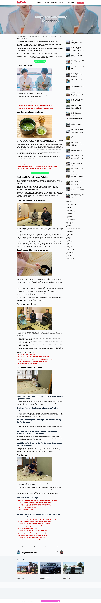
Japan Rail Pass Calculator (73, 228)
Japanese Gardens (71, 212)
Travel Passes (70, 235)
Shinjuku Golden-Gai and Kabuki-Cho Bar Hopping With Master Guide (36, 108)
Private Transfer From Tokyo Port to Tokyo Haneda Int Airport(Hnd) (35, 107)
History (69, 206)
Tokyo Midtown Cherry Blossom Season (27, 363)
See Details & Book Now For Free (50, 601)
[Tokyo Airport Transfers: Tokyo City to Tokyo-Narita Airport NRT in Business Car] (50, 568)
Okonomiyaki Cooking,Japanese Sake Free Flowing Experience (33, 533)
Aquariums (70, 250)
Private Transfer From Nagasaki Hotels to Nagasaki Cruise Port (33, 539)
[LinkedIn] (57, 546)
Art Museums (70, 252)
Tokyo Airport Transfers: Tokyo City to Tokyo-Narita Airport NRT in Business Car (38, 104)
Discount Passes (71, 241)
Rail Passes (70, 231)
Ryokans (69, 225)
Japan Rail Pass (71, 229)
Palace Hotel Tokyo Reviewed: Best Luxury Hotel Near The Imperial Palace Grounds (37, 166)
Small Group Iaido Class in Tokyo (25, 509)
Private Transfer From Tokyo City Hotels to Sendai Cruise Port (32, 530)
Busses (69, 237)
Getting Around (54, 2)
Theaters (69, 213)
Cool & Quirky (70, 247)
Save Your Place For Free (40, 61)
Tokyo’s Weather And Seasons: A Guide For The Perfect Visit (32, 361)
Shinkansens (70, 232)
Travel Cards (70, 234)
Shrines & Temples (71, 204)
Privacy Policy (70, 258)
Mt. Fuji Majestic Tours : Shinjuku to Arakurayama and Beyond (32, 535)
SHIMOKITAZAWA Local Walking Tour (27, 507)
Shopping (69, 246)
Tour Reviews (70, 255)
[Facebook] (22, 546)
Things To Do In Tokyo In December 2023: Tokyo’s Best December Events (35, 359)
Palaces (69, 243)
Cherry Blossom (71, 220)
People (69, 207)
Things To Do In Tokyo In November (26, 354)
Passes (69, 244)
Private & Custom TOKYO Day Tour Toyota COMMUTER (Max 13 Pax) (35, 105)
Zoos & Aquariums (71, 217)
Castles (69, 214)
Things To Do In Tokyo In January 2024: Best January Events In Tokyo (34, 168)
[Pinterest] (46, 546)
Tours (67, 2)
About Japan (39, 2)
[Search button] (83, 37)
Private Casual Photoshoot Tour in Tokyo (27, 528)
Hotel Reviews (70, 223)
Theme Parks (70, 249)
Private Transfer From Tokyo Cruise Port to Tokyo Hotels (31, 537)
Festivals (69, 216)
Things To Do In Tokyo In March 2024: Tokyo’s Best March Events (33, 356)
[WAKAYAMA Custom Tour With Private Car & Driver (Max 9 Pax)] (27, 568)
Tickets (69, 240)
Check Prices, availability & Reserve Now (40, 172)
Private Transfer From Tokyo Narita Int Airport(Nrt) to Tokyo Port (33, 532)
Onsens (69, 203)
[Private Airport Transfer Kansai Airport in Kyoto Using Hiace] (73, 568)
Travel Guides (61, 2)
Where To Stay (46, 2)
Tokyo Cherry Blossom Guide (25, 164)
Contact (72, 2)
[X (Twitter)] (34, 546)
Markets (69, 209)
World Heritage (71, 219)
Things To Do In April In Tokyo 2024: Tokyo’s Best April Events (33, 358)
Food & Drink (70, 210)
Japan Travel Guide (80, 2)
